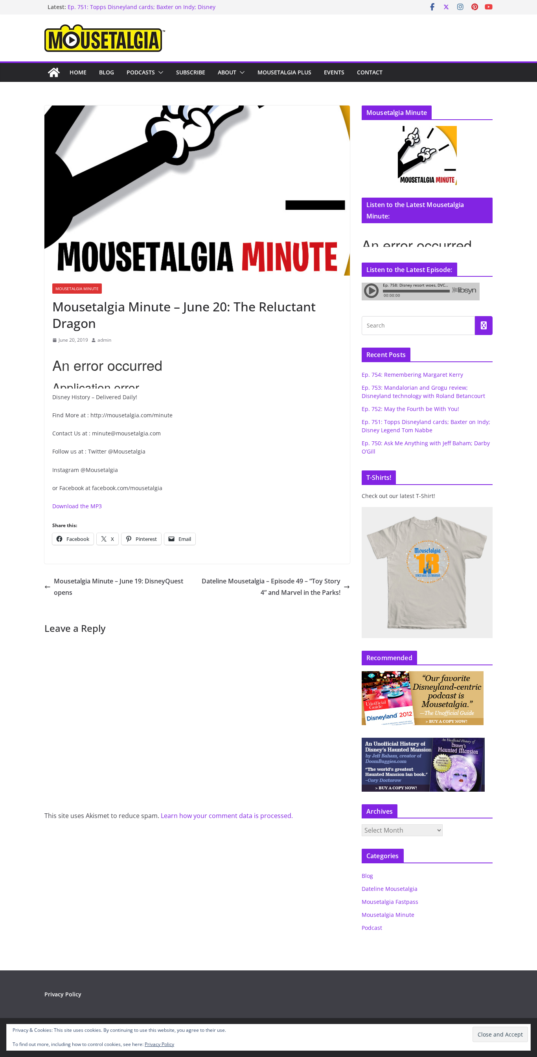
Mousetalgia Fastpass (390, 901)
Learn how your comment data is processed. (227, 815)
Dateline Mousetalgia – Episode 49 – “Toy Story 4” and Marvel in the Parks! (271, 587)
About (227, 72)
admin (104, 340)
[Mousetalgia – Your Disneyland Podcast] (53, 72)
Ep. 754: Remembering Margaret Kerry (412, 374)
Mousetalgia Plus (284, 72)
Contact (370, 72)
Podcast (372, 927)
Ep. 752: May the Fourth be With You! (410, 409)
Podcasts (141, 72)
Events (334, 72)
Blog (106, 72)
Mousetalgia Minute (77, 288)
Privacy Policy (62, 994)
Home (78, 72)
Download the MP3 (77, 506)
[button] (159, 72)
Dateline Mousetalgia (389, 888)
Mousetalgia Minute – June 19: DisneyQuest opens (118, 587)
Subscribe (190, 72)
